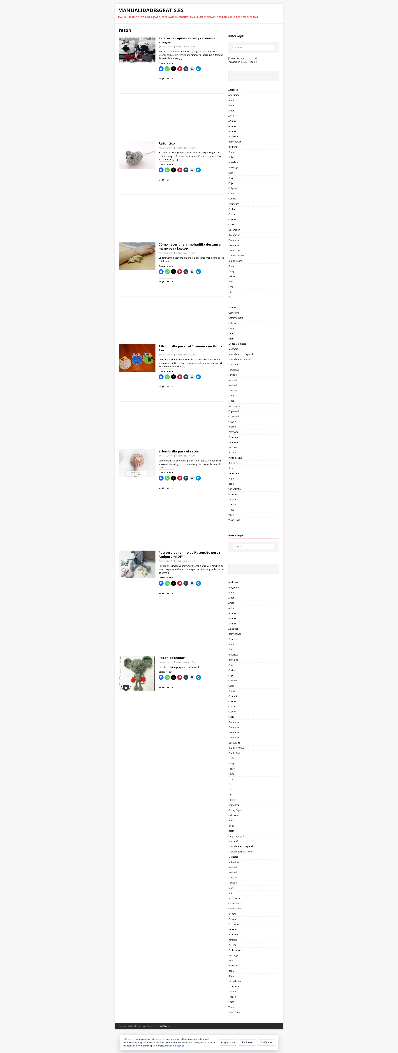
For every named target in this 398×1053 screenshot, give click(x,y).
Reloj (231, 468)
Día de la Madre (236, 255)
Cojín (231, 183)
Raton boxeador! (172, 658)
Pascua (232, 426)
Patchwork (233, 431)
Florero (232, 307)
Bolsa (231, 157)
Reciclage (233, 462)
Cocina (231, 177)
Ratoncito (167, 143)
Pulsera (232, 452)
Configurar (266, 1042)
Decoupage (234, 250)
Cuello (231, 224)
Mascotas (233, 364)
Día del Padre (235, 260)
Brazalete (233, 162)
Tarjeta (232, 499)
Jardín (231, 338)
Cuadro (232, 219)
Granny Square (235, 317)
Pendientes (234, 442)
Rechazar (247, 1042)
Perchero (233, 447)
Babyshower (234, 141)
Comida (232, 198)
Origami (232, 421)
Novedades (234, 405)
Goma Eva (233, 312)
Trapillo (232, 504)
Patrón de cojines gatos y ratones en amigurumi (188, 40)
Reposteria (233, 473)
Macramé (233, 348)
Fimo (231, 286)
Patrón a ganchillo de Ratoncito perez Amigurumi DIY (189, 554)
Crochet (232, 214)
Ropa (231, 478)
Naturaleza (233, 369)
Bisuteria (232, 146)
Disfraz (232, 265)
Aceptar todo (228, 1042)
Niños (231, 395)
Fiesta (231, 281)
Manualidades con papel (240, 354)
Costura (232, 209)
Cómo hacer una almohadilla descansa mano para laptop (190, 246)
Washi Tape (234, 519)
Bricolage (233, 167)
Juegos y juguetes (237, 343)
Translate (252, 61)
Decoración (234, 229)
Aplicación (233, 136)
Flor (230, 291)
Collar (231, 193)
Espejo (231, 271)
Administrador (183, 46)
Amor (231, 100)
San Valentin (234, 488)
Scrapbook (233, 494)
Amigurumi (233, 94)
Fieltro (231, 276)
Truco (231, 509)
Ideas (231, 333)
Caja (230, 172)
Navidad (232, 374)
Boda (231, 152)
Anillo (231, 115)
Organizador (234, 411)
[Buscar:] (254, 47)
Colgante (232, 188)
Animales (233, 120)
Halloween (233, 323)
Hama (231, 328)
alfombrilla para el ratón (179, 451)
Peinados (233, 437)
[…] (180, 58)
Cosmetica (233, 203)
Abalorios (233, 89)
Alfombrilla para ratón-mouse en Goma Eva (190, 348)
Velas (231, 514)
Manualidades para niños (241, 359)
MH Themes (165, 1026)
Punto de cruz (235, 457)
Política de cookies (174, 1045)
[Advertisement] (171, 118)
